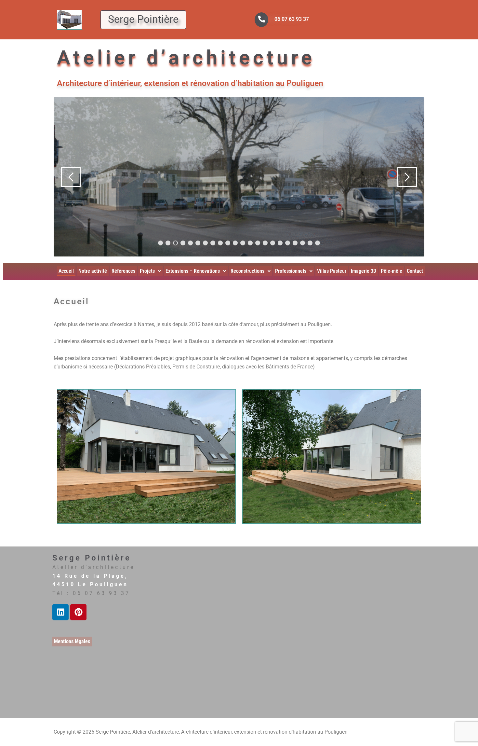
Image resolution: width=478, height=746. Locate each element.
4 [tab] (182, 243)
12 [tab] (242, 243)
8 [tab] (212, 243)
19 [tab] (295, 243)
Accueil (66, 271)
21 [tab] (310, 243)
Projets (147, 271)
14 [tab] (257, 243)
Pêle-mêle (391, 271)
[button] (150, 271)
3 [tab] (175, 243)
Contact (415, 271)
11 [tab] (235, 243)
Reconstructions (247, 271)
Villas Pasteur (331, 271)
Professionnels (290, 271)
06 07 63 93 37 (291, 19)
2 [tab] (168, 243)
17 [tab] (280, 243)
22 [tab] (317, 243)
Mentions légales (72, 641)
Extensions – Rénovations (193, 271)
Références (123, 271)
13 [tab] (250, 243)
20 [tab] (302, 243)
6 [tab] (197, 243)
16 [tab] (272, 243)
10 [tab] (227, 243)
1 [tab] (160, 243)
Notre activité (92, 271)
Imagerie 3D (363, 271)
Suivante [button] (407, 177)
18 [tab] (287, 243)
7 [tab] (205, 243)
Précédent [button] (71, 177)
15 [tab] (265, 243)
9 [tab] (220, 243)
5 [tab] (190, 243)
